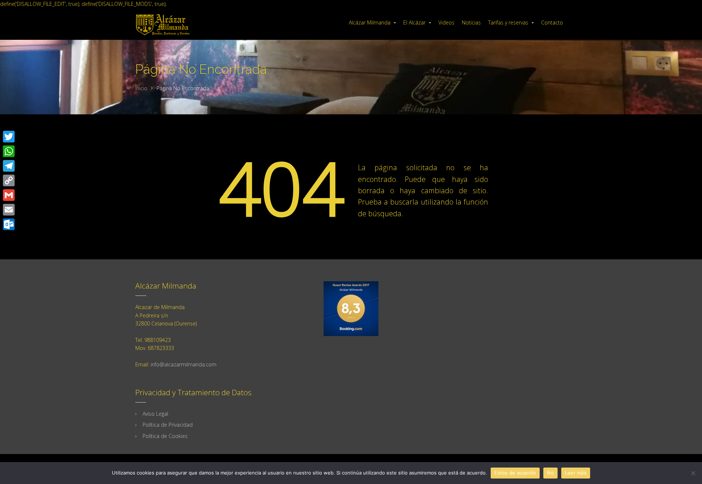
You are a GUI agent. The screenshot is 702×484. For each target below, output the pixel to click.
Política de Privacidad (168, 424)
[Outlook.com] (8, 224)
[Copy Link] (8, 180)
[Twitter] (8, 136)
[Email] (8, 209)
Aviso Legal (155, 413)
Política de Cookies (165, 435)
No (550, 473)
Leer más (575, 473)
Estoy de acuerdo (515, 473)
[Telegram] (8, 166)
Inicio (141, 88)
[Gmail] (8, 195)
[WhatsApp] (8, 151)
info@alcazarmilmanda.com (183, 364)
